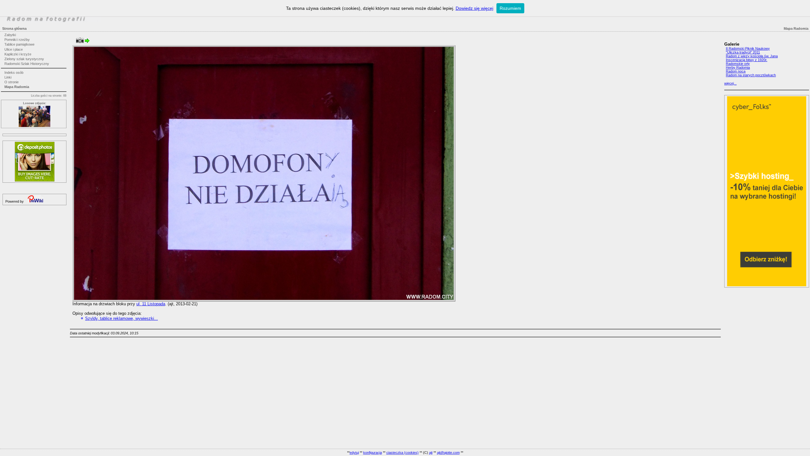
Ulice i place (13, 49)
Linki (7, 77)
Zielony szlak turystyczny (24, 59)
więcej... (730, 83)
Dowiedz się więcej (474, 8)
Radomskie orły (738, 64)
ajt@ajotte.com (448, 452)
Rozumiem (510, 8)
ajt (431, 452)
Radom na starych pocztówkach (751, 75)
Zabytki (10, 35)
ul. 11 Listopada (150, 303)
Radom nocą (735, 71)
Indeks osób (13, 72)
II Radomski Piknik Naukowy (748, 48)
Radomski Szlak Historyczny (26, 64)
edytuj (354, 452)
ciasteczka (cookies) (402, 452)
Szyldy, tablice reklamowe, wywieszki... (121, 318)
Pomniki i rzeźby (17, 39)
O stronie (11, 82)
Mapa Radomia (16, 87)
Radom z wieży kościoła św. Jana (752, 56)
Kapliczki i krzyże (17, 54)
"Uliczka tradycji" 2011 (743, 52)
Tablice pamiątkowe (19, 44)
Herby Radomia (738, 67)
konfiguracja (372, 452)
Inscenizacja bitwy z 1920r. (746, 60)
